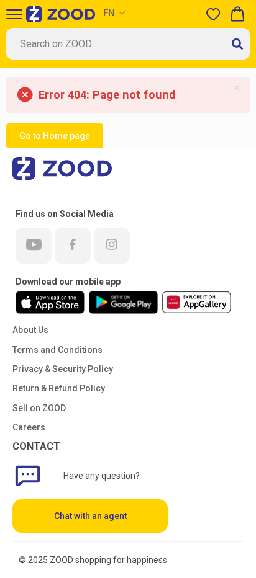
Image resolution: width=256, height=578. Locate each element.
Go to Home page (54, 136)
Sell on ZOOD (39, 408)
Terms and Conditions (57, 350)
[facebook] (73, 246)
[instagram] (112, 246)
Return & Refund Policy (58, 388)
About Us (30, 330)
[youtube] (34, 246)
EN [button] (109, 13)
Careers (28, 427)
